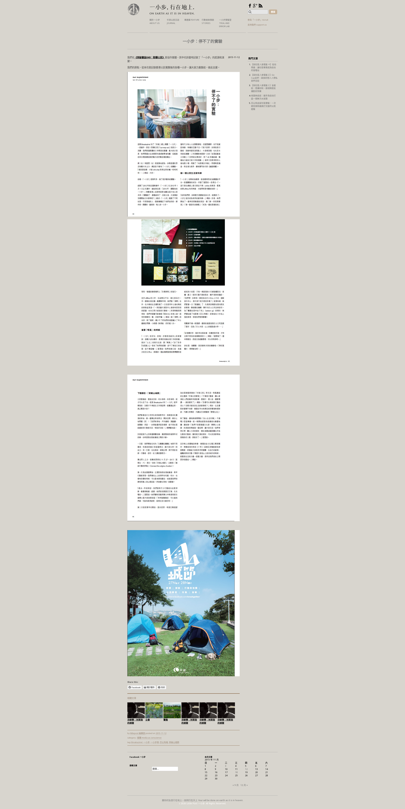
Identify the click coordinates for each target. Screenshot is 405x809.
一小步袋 (155, 742)
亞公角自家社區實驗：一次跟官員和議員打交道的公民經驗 (263, 106)
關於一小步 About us (155, 21)
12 (246, 769)
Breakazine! (137, 742)
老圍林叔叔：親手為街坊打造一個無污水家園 (263, 97)
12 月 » (244, 785)
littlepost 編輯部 (137, 733)
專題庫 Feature (191, 19)
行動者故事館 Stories (208, 21)
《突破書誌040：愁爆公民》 (149, 57)
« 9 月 (236, 785)
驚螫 (165, 719)
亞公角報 (164, 742)
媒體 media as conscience (149, 737)
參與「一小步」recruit (258, 19)
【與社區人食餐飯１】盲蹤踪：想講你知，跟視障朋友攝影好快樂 (263, 88)
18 (236, 772)
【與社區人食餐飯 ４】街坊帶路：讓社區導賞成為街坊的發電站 (263, 67)
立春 (147, 719)
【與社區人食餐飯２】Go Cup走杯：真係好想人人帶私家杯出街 (264, 77)
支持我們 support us (257, 24)
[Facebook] (250, 6)
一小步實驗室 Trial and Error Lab (225, 23)
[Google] (255, 6)
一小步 (146, 742)
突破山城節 (174, 742)
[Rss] (260, 6)
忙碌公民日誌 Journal (173, 21)
